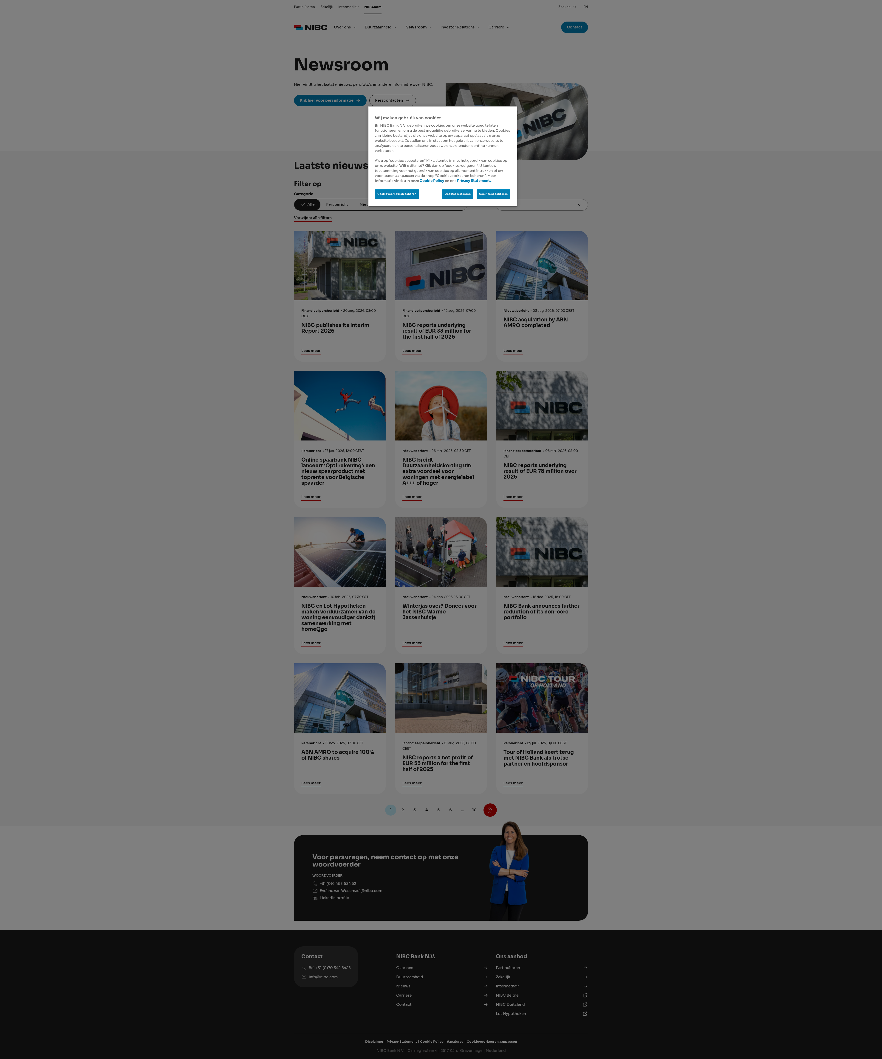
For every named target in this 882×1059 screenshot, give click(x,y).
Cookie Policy (432, 181)
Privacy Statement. (474, 181)
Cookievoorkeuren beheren (396, 193)
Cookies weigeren (458, 193)
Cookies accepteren (493, 193)
